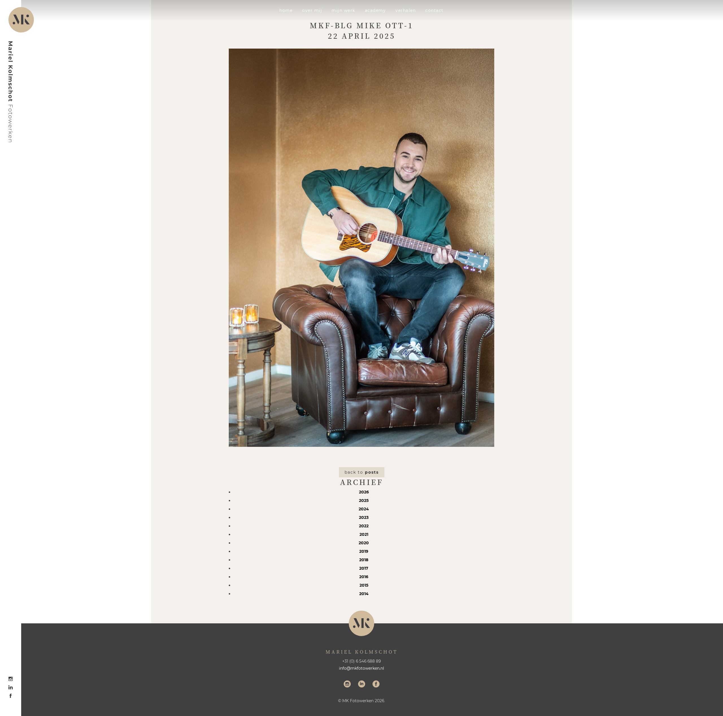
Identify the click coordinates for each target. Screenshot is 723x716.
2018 (363, 559)
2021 (364, 534)
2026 (364, 492)
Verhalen (405, 10)
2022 (364, 525)
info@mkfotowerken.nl (361, 668)
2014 (364, 593)
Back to (362, 472)
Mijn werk (343, 10)
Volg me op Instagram (347, 684)
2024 (364, 509)
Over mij (312, 10)
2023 (364, 517)
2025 (364, 500)
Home (286, 10)
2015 (364, 585)
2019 (363, 551)
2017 (363, 568)
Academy (375, 10)
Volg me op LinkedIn (361, 684)
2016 (363, 576)
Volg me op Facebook (376, 684)
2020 (364, 542)
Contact (434, 10)
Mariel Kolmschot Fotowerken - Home (10, 92)
